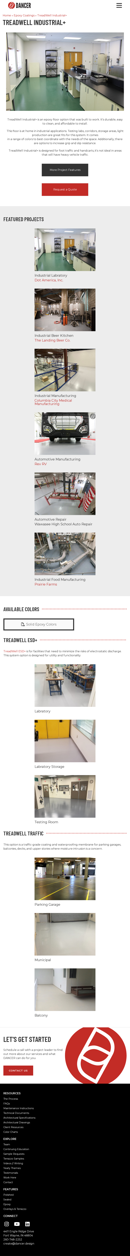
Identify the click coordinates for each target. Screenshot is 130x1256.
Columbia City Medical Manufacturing (65, 377)
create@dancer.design (18, 1243)
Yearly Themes (12, 1168)
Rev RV (65, 439)
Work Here (9, 1177)
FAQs (6, 1103)
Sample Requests (13, 1153)
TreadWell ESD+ (14, 651)
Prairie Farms (65, 559)
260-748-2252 (12, 1239)
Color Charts (10, 1131)
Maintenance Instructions (18, 1108)
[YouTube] (17, 1224)
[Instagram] (6, 1224)
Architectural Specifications (19, 1117)
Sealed (7, 1199)
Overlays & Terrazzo (14, 1209)
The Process (10, 1098)
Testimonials (10, 1172)
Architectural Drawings (16, 1122)
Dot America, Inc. (65, 255)
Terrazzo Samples (13, 1158)
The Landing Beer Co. (65, 315)
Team (6, 1144)
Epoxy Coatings (24, 15)
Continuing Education (16, 1149)
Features (10, 1189)
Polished (8, 1194)
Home (7, 15)
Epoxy (7, 1204)
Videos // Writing (13, 1163)
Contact (8, 1182)
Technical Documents (16, 1113)
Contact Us (18, 1070)
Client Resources (13, 1127)
